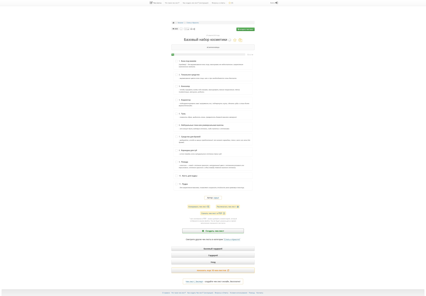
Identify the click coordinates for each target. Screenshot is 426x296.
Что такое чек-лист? (178, 293)
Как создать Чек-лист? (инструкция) (200, 293)
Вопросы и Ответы (221, 293)
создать (246, 29)
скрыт (216, 198)
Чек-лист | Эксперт (194, 281)
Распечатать (227, 206)
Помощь (252, 293)
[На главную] (174, 22)
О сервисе (166, 293)
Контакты (259, 293)
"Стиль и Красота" (232, 239)
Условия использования (238, 293)
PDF (185, 29)
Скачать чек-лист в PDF (212, 213)
